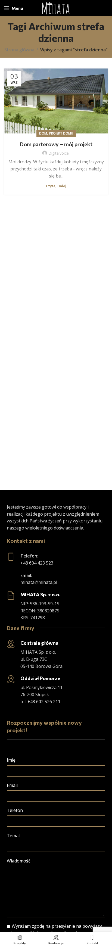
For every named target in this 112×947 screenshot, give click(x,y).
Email (12, 785)
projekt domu (61, 133)
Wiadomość (18, 861)
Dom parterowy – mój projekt (56, 144)
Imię (11, 760)
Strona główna (19, 50)
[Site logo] (56, 8)
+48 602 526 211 (43, 702)
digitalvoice (58, 153)
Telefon (15, 810)
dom (43, 133)
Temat (13, 836)
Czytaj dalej (56, 185)
